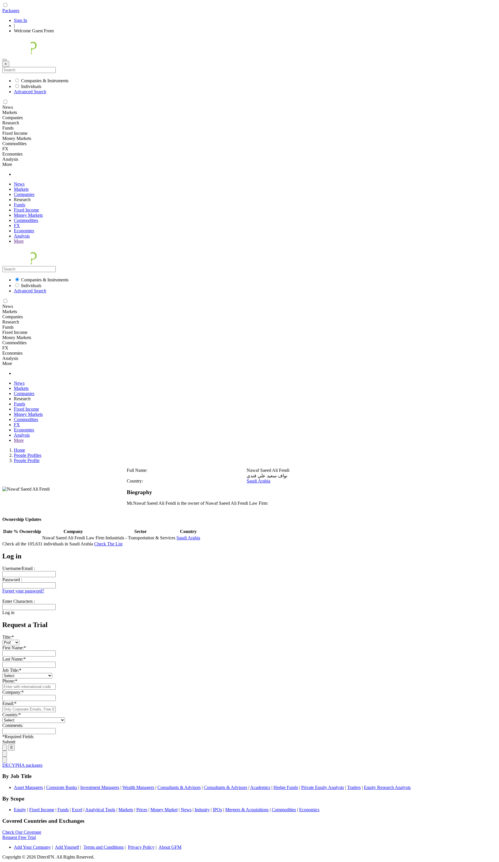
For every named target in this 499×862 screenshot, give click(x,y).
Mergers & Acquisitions (247, 809)
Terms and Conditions (103, 847)
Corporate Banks (61, 787)
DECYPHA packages (22, 765)
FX (17, 225)
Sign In (20, 20)
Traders (354, 787)
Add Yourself (67, 847)
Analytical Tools (100, 809)
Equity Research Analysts (387, 787)
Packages (10, 10)
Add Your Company (32, 847)
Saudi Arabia (258, 480)
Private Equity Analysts (322, 787)
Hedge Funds (285, 787)
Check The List (108, 543)
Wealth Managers (138, 787)
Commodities (26, 220)
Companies (24, 194)
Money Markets (28, 215)
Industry (202, 809)
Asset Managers (28, 787)
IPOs (217, 809)
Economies (24, 230)
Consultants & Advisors (179, 787)
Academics (260, 787)
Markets (21, 189)
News (19, 184)
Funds (19, 204)
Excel (77, 809)
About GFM (170, 847)
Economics (309, 809)
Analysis (22, 235)
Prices (141, 809)
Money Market (164, 809)
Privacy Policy (141, 847)
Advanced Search (30, 91)
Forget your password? (23, 590)
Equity (20, 809)
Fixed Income (26, 209)
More (19, 241)
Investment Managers (99, 787)
